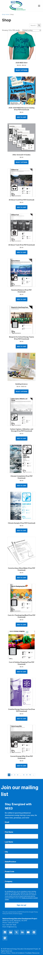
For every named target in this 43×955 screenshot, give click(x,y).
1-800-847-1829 (11, 925)
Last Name (9, 842)
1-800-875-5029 (13, 922)
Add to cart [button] (21, 117)
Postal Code (9, 871)
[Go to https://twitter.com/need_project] (16, 932)
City (6, 852)
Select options (21, 70)
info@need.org (11, 927)
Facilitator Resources (32, 953)
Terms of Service (14, 913)
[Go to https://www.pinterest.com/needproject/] (34, 932)
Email (7, 822)
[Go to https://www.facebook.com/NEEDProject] (4, 932)
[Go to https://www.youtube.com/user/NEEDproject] (28, 932)
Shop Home (5, 14)
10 (30, 775)
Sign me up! (21, 905)
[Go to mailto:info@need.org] (4, 938)
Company (8, 881)
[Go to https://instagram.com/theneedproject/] (10, 932)
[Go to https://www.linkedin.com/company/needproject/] (22, 932)
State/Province (10, 861)
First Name (9, 832)
